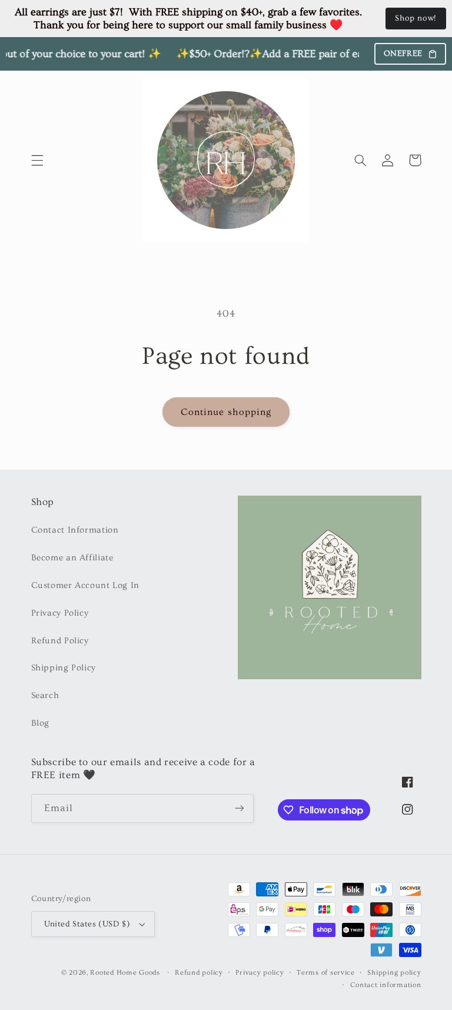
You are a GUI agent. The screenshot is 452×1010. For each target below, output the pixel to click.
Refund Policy (60, 641)
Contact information (385, 985)
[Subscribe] (238, 808)
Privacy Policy (60, 613)
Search (45, 695)
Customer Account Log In (85, 585)
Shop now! (416, 18)
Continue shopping (226, 412)
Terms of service (326, 972)
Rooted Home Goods (125, 972)
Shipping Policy (63, 668)
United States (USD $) (87, 924)
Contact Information (75, 530)
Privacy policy (259, 972)
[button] (37, 160)
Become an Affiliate (72, 558)
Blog (40, 723)
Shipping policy (394, 972)
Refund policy (199, 972)
